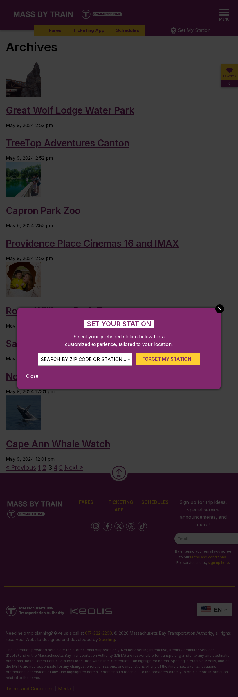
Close (32, 376)
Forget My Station (166, 359)
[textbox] (85, 359)
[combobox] (85, 359)
